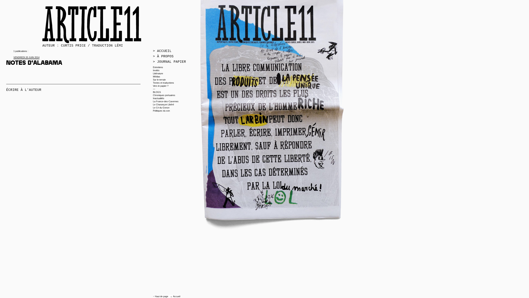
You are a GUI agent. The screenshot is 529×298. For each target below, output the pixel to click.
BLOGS (157, 92)
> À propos (163, 56)
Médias (156, 76)
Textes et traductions (163, 83)
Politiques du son (161, 110)
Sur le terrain (159, 79)
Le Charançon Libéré (163, 104)
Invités (156, 70)
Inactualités (158, 98)
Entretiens (158, 67)
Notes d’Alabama (34, 63)
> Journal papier (169, 62)
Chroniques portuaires (164, 95)
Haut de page (162, 296)
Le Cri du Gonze (161, 107)
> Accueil (162, 51)
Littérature (158, 73)
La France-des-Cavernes (166, 101)
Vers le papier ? (160, 86)
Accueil (176, 296)
